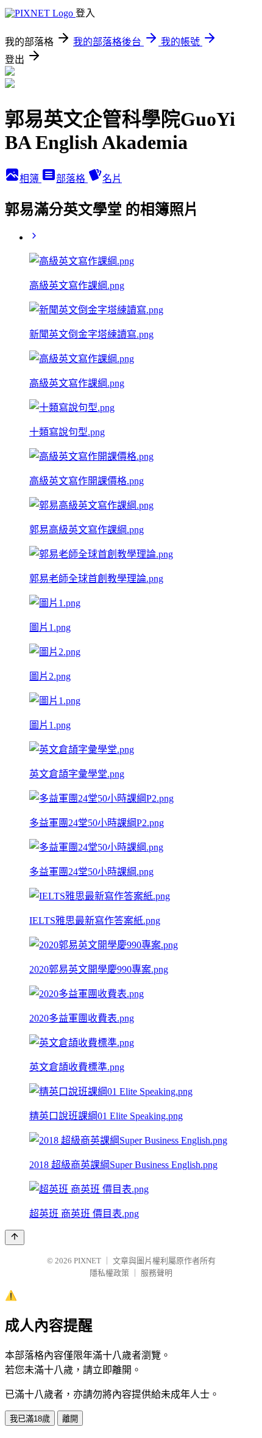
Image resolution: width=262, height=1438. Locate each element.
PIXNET (87, 1260)
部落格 (72, 178)
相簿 (30, 178)
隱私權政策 (109, 1272)
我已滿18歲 (30, 1418)
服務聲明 (156, 1272)
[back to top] (14, 1237)
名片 (112, 178)
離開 (70, 1418)
